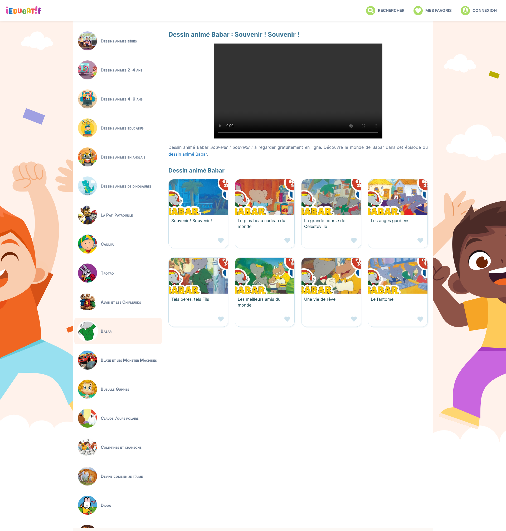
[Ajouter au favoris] (198, 242)
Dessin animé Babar (196, 170)
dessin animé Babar (187, 154)
